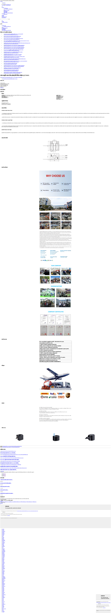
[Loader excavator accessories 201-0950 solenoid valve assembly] (10, 461)
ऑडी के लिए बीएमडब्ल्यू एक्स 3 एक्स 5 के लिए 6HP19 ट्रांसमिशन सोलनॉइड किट (14, 66)
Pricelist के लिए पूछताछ (3, 499)
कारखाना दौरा (5, 14)
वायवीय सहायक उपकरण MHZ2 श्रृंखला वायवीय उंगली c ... (11, 43)
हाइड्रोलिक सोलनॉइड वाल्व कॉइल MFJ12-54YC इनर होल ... (11, 57)
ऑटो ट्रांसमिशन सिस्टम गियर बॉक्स (6, 30)
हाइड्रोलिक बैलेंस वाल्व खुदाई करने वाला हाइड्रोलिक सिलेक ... (9, 466)
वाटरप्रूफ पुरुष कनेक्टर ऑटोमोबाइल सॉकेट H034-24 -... (11, 34)
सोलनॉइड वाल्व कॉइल (6, 10)
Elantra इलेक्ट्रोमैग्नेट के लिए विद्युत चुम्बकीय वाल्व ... (8, 456)
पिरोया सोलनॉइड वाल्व (29, 501)
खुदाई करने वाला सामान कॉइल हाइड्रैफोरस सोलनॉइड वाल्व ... (11, 59)
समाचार (3, 15)
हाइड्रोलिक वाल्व (10, 501)
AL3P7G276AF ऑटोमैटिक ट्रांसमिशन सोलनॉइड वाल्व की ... (11, 50)
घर (2, 6)
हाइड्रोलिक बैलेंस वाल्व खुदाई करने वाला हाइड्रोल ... (6, 493)
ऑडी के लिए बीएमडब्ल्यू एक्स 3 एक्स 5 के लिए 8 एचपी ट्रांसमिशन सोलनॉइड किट (14, 48)
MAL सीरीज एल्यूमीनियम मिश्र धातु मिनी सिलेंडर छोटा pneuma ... (12, 41)
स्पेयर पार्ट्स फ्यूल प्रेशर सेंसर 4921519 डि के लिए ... (8, 452)
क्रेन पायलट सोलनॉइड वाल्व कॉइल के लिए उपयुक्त (10, 64)
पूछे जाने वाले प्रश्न (4, 16)
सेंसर (4, 9)
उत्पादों (3, 7)
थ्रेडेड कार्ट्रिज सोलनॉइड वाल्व (4, 501)
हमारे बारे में (3, 13)
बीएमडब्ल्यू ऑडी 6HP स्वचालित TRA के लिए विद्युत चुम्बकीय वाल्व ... (12, 73)
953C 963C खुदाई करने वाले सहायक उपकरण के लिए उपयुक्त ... (10, 459)
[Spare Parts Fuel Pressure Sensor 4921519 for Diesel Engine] (8, 451)
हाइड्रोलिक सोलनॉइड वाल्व (7, 26)
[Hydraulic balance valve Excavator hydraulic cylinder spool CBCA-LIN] (10, 464)
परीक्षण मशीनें (5, 12)
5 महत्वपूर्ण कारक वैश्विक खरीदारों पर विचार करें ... (6, 479)
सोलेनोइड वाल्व (6, 8)
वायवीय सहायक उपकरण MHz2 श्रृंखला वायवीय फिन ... (8, 469)
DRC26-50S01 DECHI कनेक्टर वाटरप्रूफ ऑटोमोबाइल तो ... (12, 39)
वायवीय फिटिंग (5, 11)
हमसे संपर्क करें (4, 17)
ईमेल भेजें (1, 503)
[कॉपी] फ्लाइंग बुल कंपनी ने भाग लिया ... (5, 486)
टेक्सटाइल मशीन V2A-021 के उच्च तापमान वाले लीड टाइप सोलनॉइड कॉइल (12, 446)
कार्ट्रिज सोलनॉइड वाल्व (23, 501)
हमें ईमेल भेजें (1, 87)
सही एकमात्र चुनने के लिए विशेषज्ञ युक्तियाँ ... (5, 483)
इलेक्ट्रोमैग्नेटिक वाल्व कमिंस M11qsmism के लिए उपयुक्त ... (11, 68)
